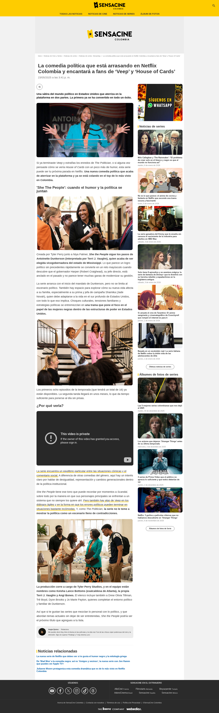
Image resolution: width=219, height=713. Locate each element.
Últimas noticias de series (160, 367)
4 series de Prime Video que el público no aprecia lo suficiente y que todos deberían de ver (158, 479)
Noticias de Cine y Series (53, 56)
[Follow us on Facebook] (61, 690)
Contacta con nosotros (95, 703)
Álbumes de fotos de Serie (160, 528)
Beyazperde (165, 689)
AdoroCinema (121, 692)
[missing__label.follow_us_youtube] (52, 690)
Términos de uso (113, 703)
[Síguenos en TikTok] (85, 690)
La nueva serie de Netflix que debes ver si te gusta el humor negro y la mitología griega (81, 656)
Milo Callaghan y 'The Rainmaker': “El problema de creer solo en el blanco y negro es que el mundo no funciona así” (160, 159)
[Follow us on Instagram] (77, 690)
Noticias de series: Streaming (89, 56)
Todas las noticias (71, 14)
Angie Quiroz (53, 629)
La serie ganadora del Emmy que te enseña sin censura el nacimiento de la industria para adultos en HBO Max (159, 236)
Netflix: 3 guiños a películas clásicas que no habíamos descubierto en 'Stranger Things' (158, 516)
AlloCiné (119, 689)
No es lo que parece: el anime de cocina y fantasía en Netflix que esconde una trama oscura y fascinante (157, 198)
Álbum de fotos (149, 14)
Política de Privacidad (131, 703)
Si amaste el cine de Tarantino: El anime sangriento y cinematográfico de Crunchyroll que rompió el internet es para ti (158, 315)
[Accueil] (109, 5)
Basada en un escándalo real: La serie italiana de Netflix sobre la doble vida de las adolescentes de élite (159, 353)
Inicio (40, 56)
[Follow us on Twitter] (69, 690)
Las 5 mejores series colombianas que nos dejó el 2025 (160, 406)
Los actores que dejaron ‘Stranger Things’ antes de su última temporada (160, 442)
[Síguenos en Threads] (93, 690)
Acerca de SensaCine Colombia (70, 703)
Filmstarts (140, 689)
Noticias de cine (97, 14)
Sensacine (144, 692)
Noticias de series (124, 14)
